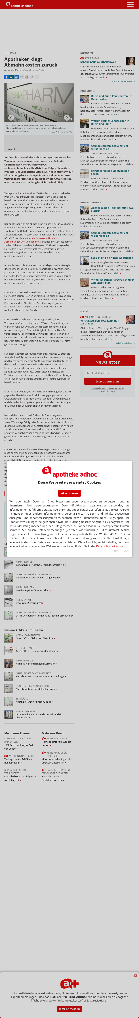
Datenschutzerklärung (109, 546)
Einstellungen (120, 551)
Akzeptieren (69, 493)
